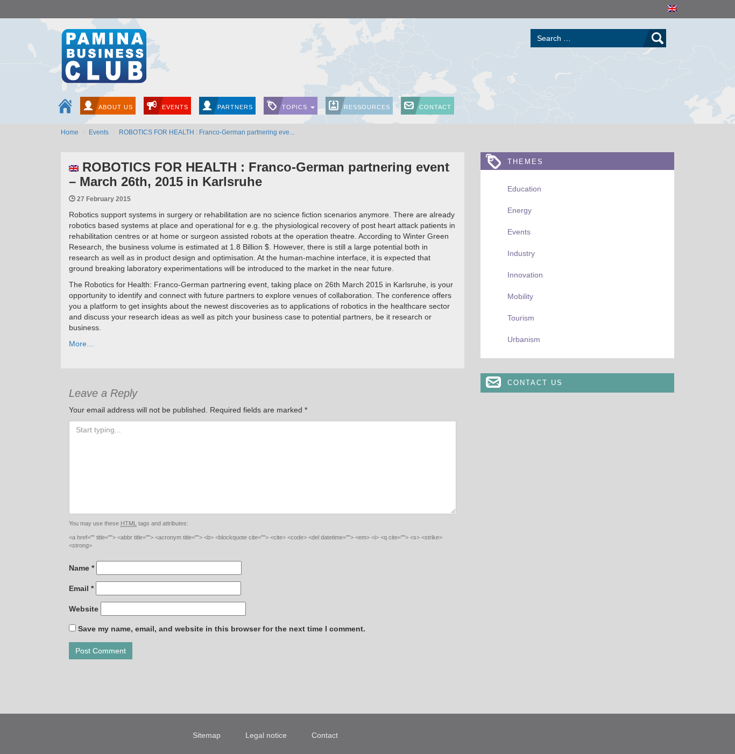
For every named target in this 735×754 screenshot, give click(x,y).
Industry (521, 253)
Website (83, 608)
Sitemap (207, 735)
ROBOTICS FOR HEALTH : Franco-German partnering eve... (206, 132)
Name (81, 568)
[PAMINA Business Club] (103, 55)
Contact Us (535, 383)
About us (115, 107)
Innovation (525, 275)
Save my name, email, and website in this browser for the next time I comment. (221, 628)
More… (81, 343)
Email (81, 588)
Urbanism (523, 339)
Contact (435, 107)
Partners (235, 107)
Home (70, 132)
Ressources (367, 107)
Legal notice (266, 735)
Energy (519, 210)
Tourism (520, 318)
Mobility (520, 296)
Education (524, 188)
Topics (295, 107)
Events (175, 107)
